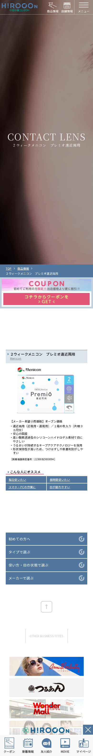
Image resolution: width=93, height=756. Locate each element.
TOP (9, 268)
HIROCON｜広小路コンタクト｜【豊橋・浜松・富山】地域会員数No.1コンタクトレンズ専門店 (19, 7)
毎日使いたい (17, 480)
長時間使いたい (60, 480)
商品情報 (23, 268)
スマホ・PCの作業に (22, 487)
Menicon (15, 358)
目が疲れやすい (60, 487)
